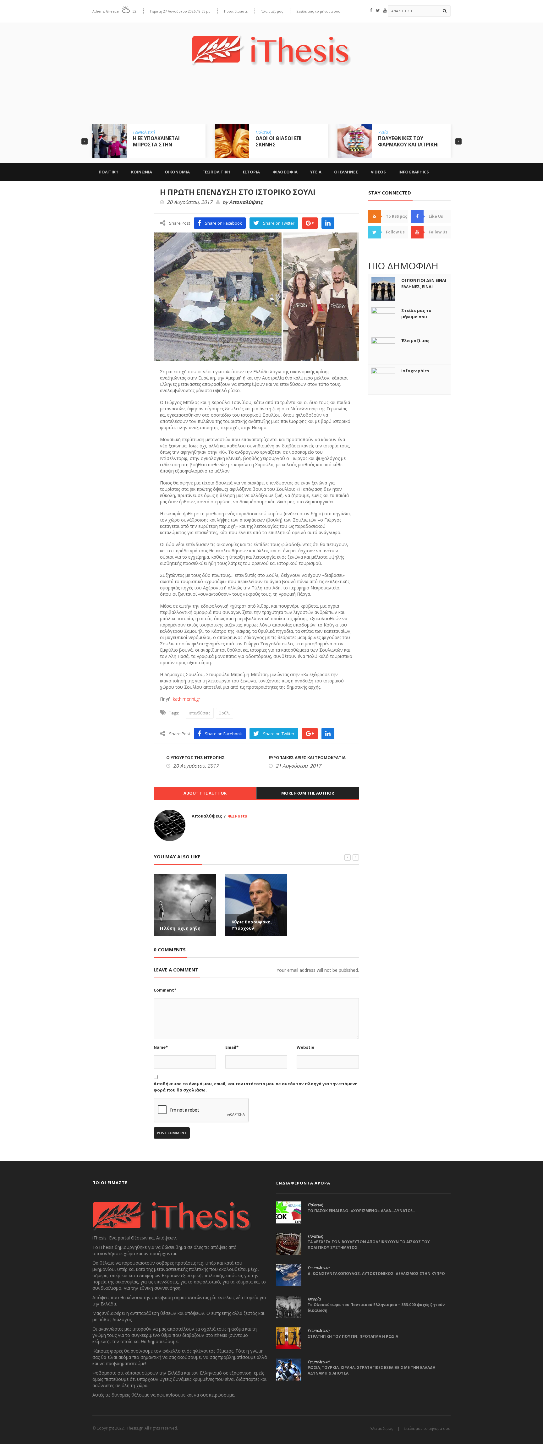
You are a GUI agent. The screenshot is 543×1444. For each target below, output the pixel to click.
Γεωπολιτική (144, 132)
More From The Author (307, 793)
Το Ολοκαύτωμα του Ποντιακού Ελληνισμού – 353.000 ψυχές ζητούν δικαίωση (376, 1307)
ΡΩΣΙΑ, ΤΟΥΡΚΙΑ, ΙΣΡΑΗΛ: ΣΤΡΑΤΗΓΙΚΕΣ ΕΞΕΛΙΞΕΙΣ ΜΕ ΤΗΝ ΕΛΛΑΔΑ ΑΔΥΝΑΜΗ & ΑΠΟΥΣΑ (371, 1370)
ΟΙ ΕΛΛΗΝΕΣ (346, 172)
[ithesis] (271, 46)
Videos (378, 172)
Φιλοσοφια (285, 172)
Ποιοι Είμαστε (236, 11)
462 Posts (237, 816)
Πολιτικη (108, 172)
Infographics (413, 172)
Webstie (305, 1047)
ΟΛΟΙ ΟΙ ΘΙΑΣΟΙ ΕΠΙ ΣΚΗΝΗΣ (278, 141)
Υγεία (382, 132)
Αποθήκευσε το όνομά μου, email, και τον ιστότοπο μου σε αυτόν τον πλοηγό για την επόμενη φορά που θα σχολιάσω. (256, 1087)
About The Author (205, 793)
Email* (232, 1047)
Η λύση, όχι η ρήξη (180, 928)
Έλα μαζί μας (272, 11)
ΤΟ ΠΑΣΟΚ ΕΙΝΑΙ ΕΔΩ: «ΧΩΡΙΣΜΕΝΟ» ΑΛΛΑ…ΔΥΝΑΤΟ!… (361, 1210)
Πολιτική (263, 132)
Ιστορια (251, 172)
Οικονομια (177, 172)
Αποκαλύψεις (246, 202)
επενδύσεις (199, 713)
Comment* (165, 990)
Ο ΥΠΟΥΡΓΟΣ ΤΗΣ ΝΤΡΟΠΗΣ (195, 757)
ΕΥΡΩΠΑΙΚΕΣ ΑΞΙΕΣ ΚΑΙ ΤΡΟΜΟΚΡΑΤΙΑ (307, 757)
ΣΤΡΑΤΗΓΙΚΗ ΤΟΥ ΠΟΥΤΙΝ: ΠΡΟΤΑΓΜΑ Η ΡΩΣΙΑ (353, 1336)
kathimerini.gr (186, 699)
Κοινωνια (141, 172)
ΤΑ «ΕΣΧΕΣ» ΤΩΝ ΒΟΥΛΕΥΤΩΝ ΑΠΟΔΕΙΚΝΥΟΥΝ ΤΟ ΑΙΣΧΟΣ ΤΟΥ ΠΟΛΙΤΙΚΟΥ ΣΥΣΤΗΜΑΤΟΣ (369, 1244)
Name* (161, 1047)
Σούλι (224, 713)
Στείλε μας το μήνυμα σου (318, 11)
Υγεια (315, 172)
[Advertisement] (271, 99)
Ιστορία (314, 1299)
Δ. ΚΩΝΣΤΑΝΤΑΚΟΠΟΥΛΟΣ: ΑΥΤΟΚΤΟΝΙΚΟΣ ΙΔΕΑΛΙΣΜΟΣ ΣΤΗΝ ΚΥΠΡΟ (376, 1273)
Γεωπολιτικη (216, 172)
